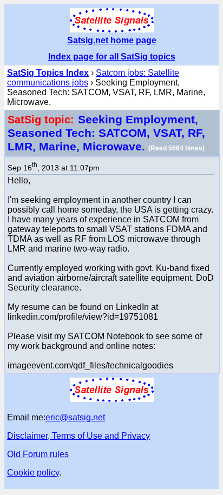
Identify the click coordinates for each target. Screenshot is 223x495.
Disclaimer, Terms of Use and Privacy (78, 435)
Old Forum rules (38, 454)
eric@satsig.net (75, 417)
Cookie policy (33, 472)
